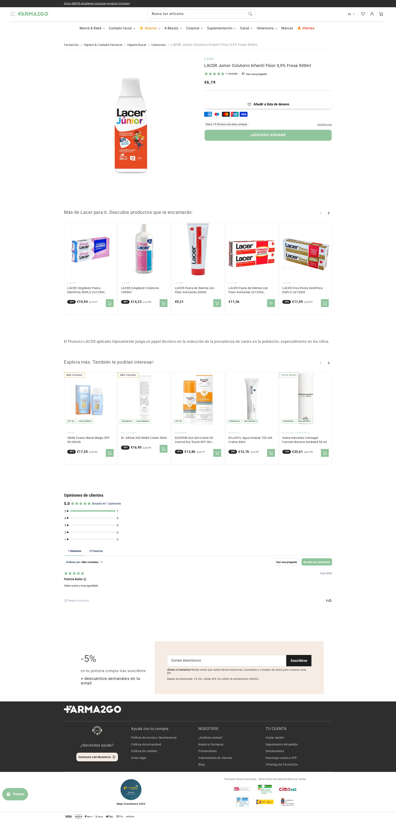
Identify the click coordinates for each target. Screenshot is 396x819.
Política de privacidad (146, 744)
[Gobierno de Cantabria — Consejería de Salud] (287, 802)
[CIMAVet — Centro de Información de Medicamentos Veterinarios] (287, 789)
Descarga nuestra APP (281, 757)
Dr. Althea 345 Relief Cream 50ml (144, 438)
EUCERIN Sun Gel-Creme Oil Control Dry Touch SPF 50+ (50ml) (194, 440)
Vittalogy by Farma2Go (282, 764)
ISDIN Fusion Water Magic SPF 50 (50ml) (88, 440)
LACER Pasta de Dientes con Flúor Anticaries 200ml (194, 290)
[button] (381, 13)
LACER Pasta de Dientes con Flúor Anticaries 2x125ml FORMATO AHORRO (248, 290)
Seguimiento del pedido (282, 744)
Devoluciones (275, 751)
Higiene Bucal (136, 44)
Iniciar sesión (275, 737)
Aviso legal (138, 757)
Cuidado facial (120, 28)
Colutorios (158, 44)
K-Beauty (172, 28)
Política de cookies (144, 751)
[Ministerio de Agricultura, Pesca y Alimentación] (265, 802)
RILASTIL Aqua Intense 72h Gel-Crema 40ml (251, 440)
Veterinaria (265, 28)
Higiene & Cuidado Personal (103, 44)
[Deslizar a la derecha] (328, 213)
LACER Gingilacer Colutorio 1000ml (140, 290)
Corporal (192, 28)
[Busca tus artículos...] (250, 14)
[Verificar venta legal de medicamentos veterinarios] (242, 802)
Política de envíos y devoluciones (154, 737)
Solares (151, 28)
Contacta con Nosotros (94, 757)
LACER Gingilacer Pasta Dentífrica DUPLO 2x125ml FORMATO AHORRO (85, 290)
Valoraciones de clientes (215, 757)
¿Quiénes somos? (210, 737)
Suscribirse (299, 661)
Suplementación (219, 28)
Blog (201, 764)
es (349, 14)
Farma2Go (71, 44)
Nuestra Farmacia (211, 744)
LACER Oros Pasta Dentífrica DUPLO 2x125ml (302, 290)
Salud (244, 28)
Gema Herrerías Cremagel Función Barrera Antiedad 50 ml (304, 440)
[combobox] (201, 13)
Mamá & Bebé (90, 28)
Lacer (209, 58)
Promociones (207, 751)
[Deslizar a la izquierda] (320, 213)
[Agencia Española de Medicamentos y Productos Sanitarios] (242, 789)
